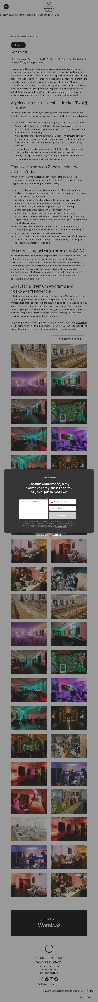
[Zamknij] (92, 471)
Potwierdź (63, 515)
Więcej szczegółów (61, 527)
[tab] (49, 476)
